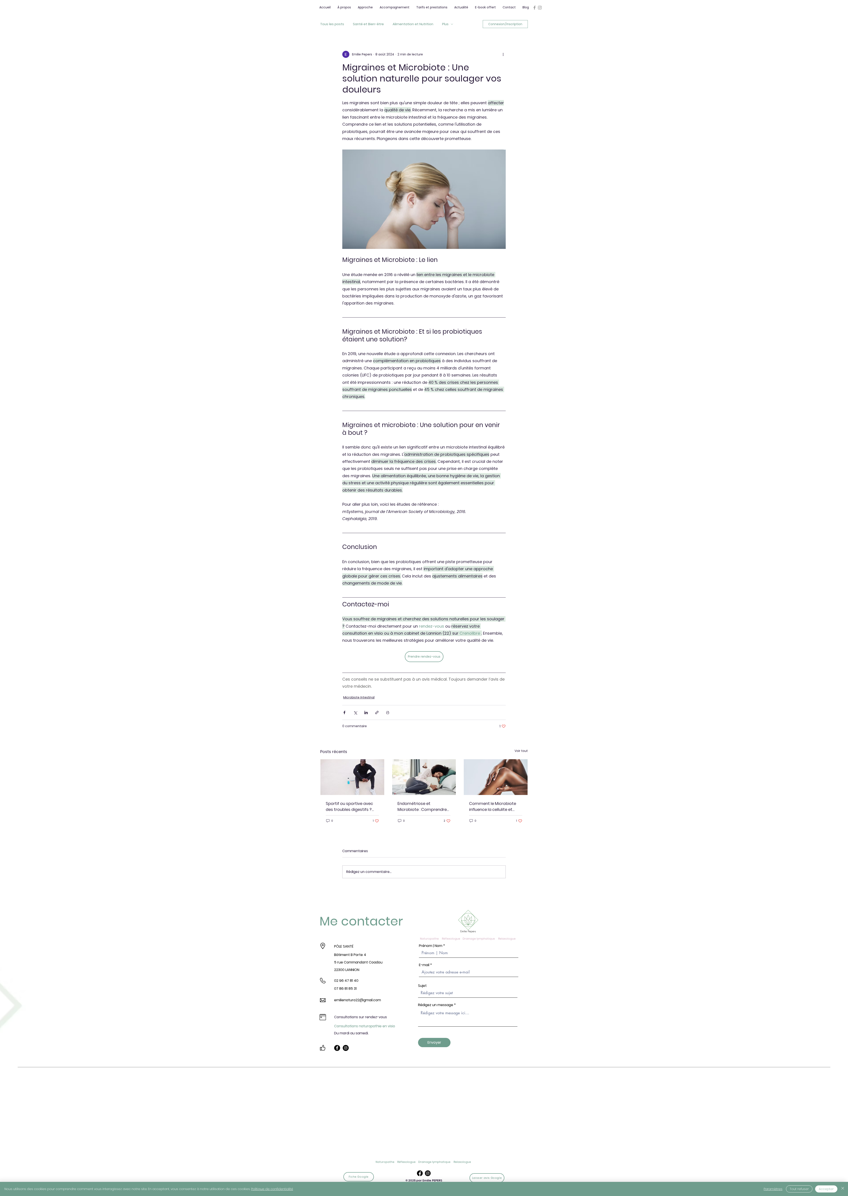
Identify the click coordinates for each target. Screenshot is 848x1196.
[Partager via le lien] (377, 712)
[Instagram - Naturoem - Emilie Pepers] (539, 7)
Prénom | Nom (430, 946)
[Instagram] (428, 1173)
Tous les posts (332, 24)
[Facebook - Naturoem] (337, 1048)
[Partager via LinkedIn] (366, 712)
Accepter (826, 1189)
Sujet (422, 986)
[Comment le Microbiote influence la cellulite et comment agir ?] (496, 777)
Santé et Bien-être (368, 24)
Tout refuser (799, 1189)
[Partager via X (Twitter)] (355, 712)
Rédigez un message (435, 1005)
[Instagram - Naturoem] (346, 1048)
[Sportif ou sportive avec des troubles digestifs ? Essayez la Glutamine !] (352, 777)
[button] (365, 7)
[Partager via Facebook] (344, 712)
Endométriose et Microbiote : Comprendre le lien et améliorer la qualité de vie (422, 806)
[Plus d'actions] (503, 54)
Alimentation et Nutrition (413, 24)
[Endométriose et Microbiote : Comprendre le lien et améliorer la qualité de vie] (424, 777)
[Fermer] (842, 1188)
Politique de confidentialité (272, 1189)
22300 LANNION (346, 969)
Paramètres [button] (773, 1189)
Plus (445, 24)
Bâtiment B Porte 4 (350, 954)
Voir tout (521, 751)
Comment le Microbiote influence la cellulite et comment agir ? (492, 806)
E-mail (424, 965)
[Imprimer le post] (388, 712)
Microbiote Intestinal (359, 697)
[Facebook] (420, 1173)
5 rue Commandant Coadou (358, 962)
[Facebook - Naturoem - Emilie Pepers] (534, 7)
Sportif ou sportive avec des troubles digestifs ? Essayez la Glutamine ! (349, 806)
